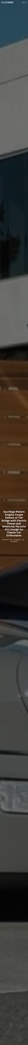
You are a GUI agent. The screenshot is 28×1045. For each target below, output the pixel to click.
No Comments (14, 541)
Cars (23, 539)
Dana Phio (18, 539)
